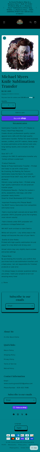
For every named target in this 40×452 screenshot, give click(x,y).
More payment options (20, 123)
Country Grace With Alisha (19, 442)
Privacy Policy (9, 359)
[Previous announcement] (4, 8)
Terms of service (33, 444)
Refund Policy (9, 368)
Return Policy (9, 350)
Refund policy (12, 444)
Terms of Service (10, 364)
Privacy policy (22, 444)
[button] (4, 22)
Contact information (27, 447)
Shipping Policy (9, 355)
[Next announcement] (36, 8)
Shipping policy (14, 447)
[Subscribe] (32, 305)
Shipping (4, 94)
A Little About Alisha (11, 337)
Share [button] (5, 282)
